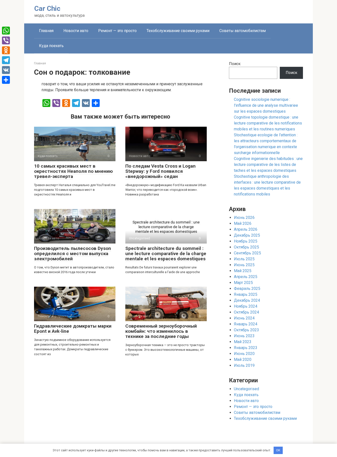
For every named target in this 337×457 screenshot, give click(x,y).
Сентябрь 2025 (247, 253)
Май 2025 (242, 270)
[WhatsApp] (6, 30)
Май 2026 (242, 223)
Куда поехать (51, 45)
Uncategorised (246, 389)
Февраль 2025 (247, 288)
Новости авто (75, 30)
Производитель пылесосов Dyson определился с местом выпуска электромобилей (72, 254)
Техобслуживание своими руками (178, 30)
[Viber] (6, 40)
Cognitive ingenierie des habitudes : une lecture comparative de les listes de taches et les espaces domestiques (268, 164)
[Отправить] (6, 80)
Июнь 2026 (244, 217)
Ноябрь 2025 (245, 241)
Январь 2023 (245, 347)
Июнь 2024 (244, 318)
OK (278, 450)
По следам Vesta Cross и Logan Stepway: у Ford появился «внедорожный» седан (160, 171)
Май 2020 (242, 359)
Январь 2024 (245, 324)
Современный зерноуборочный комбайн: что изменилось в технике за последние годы (161, 331)
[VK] (6, 70)
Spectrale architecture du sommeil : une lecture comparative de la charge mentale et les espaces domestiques (165, 254)
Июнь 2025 (244, 265)
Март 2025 (243, 282)
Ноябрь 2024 (245, 306)
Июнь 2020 (244, 353)
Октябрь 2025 (246, 247)
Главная (46, 30)
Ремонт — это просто (117, 30)
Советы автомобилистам (242, 30)
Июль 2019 (244, 365)
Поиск (235, 63)
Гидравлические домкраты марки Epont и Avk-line (73, 328)
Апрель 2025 (245, 276)
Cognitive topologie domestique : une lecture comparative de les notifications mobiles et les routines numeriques (268, 123)
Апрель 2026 (245, 229)
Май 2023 (242, 341)
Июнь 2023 (244, 336)
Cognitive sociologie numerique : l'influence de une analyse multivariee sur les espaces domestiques (266, 105)
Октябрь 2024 (246, 312)
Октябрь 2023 (246, 330)
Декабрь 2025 (247, 235)
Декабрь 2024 (247, 300)
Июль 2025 (244, 259)
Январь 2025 (245, 294)
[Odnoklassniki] (6, 50)
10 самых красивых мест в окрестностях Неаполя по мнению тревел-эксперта (73, 171)
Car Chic (47, 8)
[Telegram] (6, 60)
